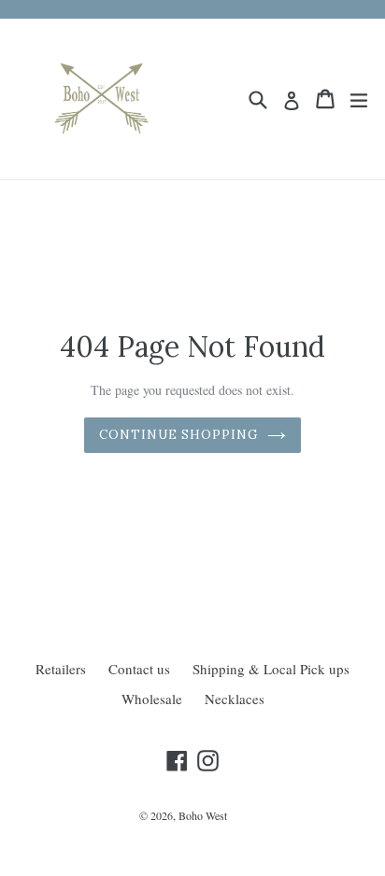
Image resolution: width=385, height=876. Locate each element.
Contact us (139, 668)
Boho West (202, 815)
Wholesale (151, 698)
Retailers (61, 668)
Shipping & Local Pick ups (270, 668)
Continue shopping (179, 435)
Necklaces (234, 698)
